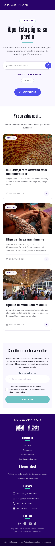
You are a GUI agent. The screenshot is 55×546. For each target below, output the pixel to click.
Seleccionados (27, 454)
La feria (27, 445)
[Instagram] (19, 523)
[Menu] (49, 5)
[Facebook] (24, 523)
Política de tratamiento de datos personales (28, 474)
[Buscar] (48, 65)
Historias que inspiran (27, 459)
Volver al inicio (29, 92)
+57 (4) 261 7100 (24, 503)
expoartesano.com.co (27, 508)
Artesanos (27, 450)
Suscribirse (27, 399)
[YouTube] (30, 523)
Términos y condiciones (27, 478)
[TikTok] (35, 523)
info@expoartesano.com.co (29, 498)
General (27, 80)
